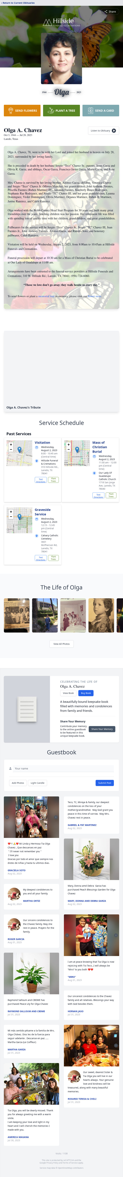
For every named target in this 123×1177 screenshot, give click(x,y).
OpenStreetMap (65, 1168)
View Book (68, 693)
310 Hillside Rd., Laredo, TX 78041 (49, 470)
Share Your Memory (102, 729)
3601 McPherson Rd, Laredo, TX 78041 (49, 546)
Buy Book (86, 693)
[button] (19, 450)
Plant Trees (53, 479)
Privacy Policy (52, 1162)
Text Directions (40, 480)
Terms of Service (70, 1162)
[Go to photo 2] (32, 836)
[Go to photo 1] (30, 836)
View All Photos (61, 643)
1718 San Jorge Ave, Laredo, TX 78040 (107, 485)
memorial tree (46, 296)
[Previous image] (7, 817)
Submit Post (104, 782)
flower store (94, 296)
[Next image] (56, 817)
